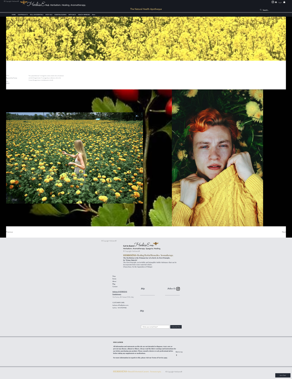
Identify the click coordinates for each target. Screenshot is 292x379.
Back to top (179, 352)
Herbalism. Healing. (60, 5)
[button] (284, 2)
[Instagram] (178, 288)
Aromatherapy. (78, 5)
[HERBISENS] (272, 2)
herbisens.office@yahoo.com (120, 305)
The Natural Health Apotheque (146, 9)
